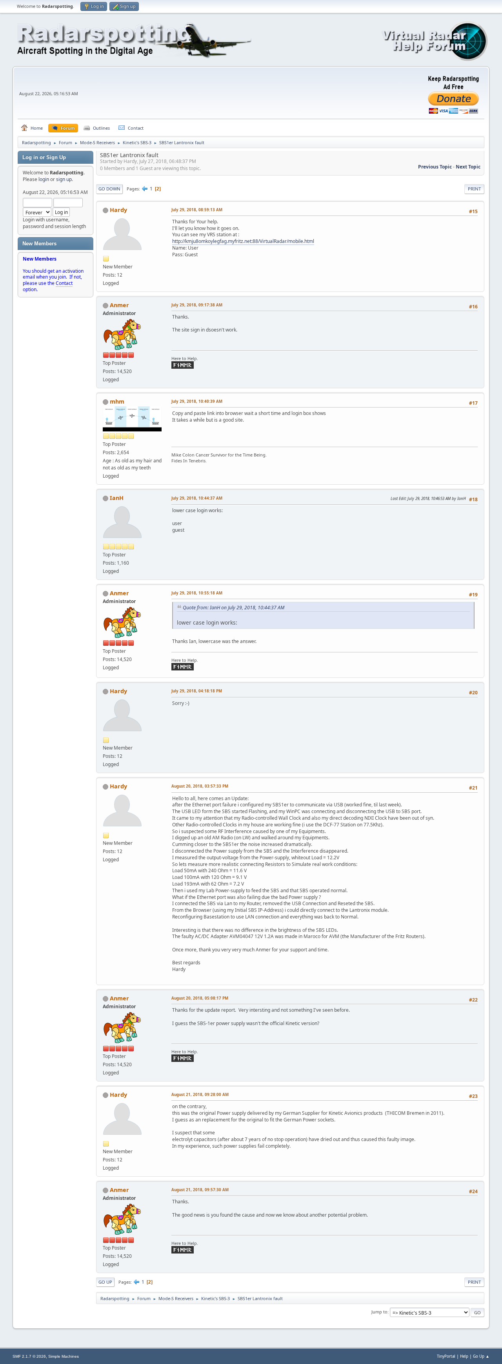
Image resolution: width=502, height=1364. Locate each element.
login (43, 179)
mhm (117, 401)
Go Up (105, 1282)
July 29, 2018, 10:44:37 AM (196, 498)
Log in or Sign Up (44, 157)
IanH (117, 498)
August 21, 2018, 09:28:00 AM (200, 1094)
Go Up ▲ (481, 1356)
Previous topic (435, 166)
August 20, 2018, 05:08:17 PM (199, 998)
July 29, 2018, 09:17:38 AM (196, 305)
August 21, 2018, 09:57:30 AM (200, 1189)
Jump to (379, 1312)
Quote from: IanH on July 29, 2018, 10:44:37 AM (233, 607)
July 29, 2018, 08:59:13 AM (196, 209)
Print (474, 189)
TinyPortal (446, 1356)
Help (464, 1356)
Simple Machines (63, 1356)
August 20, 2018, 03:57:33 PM (199, 786)
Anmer (119, 305)
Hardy (118, 210)
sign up (64, 179)
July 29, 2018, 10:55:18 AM (196, 593)
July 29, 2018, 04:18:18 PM (196, 691)
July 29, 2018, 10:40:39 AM (196, 401)
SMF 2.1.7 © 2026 (29, 1356)
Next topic (468, 166)
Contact (64, 283)
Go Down (109, 189)
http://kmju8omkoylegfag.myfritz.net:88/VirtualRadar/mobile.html (243, 241)
